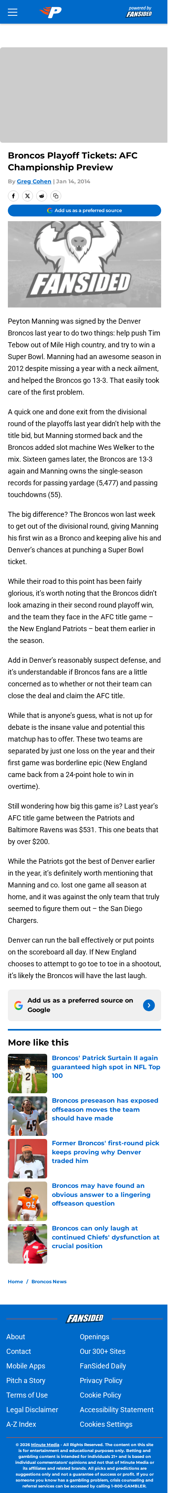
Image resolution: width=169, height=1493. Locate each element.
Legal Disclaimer (32, 1409)
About (15, 1337)
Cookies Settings (106, 1424)
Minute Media (45, 1444)
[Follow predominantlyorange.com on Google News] (149, 1005)
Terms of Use (27, 1395)
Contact (18, 1351)
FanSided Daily (103, 1366)
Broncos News (48, 1281)
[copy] (55, 195)
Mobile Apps (25, 1366)
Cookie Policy (100, 1395)
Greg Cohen (34, 181)
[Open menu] (12, 12)
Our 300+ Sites (102, 1351)
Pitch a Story (26, 1380)
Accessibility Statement (117, 1409)
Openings (94, 1337)
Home (15, 1281)
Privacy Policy (101, 1380)
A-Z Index (21, 1424)
